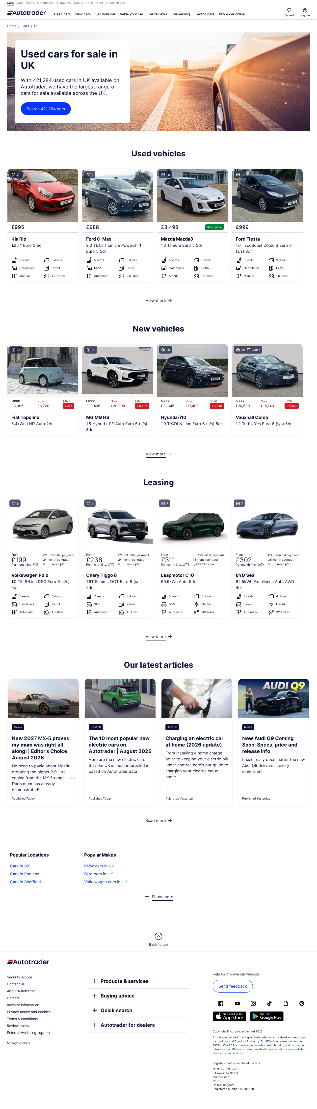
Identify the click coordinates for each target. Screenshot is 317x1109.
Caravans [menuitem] (64, 3)
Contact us (16, 984)
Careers (13, 998)
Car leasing (181, 14)
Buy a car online (232, 14)
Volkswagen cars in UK (105, 881)
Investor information (23, 1005)
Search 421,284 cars (46, 108)
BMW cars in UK (99, 865)
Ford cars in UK (98, 873)
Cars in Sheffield (25, 881)
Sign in (305, 15)
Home (11, 26)
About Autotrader (21, 991)
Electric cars (204, 14)
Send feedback (233, 986)
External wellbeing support (28, 1032)
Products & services (125, 981)
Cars (25, 26)
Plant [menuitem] (99, 3)
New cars (83, 14)
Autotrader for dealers (128, 1025)
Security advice (19, 977)
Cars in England (24, 873)
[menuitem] (62, 14)
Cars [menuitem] (10, 3)
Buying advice (118, 996)
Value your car (131, 14)
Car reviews (157, 14)
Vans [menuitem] (20, 3)
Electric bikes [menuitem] (115, 3)
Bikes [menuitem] (30, 3)
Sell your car (105, 14)
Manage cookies (18, 1043)
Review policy (18, 1026)
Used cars (62, 14)
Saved (289, 15)
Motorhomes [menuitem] (45, 3)
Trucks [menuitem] (78, 3)
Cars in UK (20, 865)
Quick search (116, 1010)
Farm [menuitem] (89, 3)
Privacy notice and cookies (29, 1012)
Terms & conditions (22, 1019)
